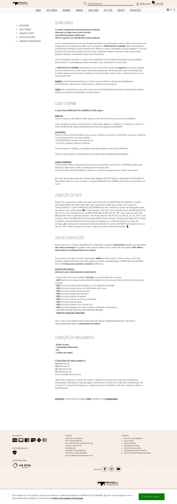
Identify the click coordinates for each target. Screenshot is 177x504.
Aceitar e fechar (152, 497)
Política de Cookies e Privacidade (67, 498)
